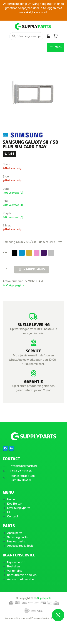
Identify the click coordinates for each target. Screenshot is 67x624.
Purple (44, 253)
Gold (29, 253)
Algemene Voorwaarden (17, 618)
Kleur (6, 252)
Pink (36, 253)
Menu (58, 47)
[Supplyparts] (33, 436)
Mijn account (16, 562)
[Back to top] (7, 617)
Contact (12, 516)
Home (11, 499)
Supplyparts (44, 598)
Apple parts (14, 533)
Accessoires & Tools (20, 545)
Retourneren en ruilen (22, 575)
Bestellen (13, 566)
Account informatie (20, 579)
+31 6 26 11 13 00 (21, 471)
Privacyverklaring (40, 618)
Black (14, 253)
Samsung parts (17, 537)
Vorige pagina (14, 285)
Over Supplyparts (18, 508)
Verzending (15, 570)
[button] (14, 253)
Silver (51, 253)
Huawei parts (16, 541)
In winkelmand (34, 269)
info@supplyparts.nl (23, 466)
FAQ (10, 512)
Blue (22, 253)
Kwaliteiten (14, 503)
